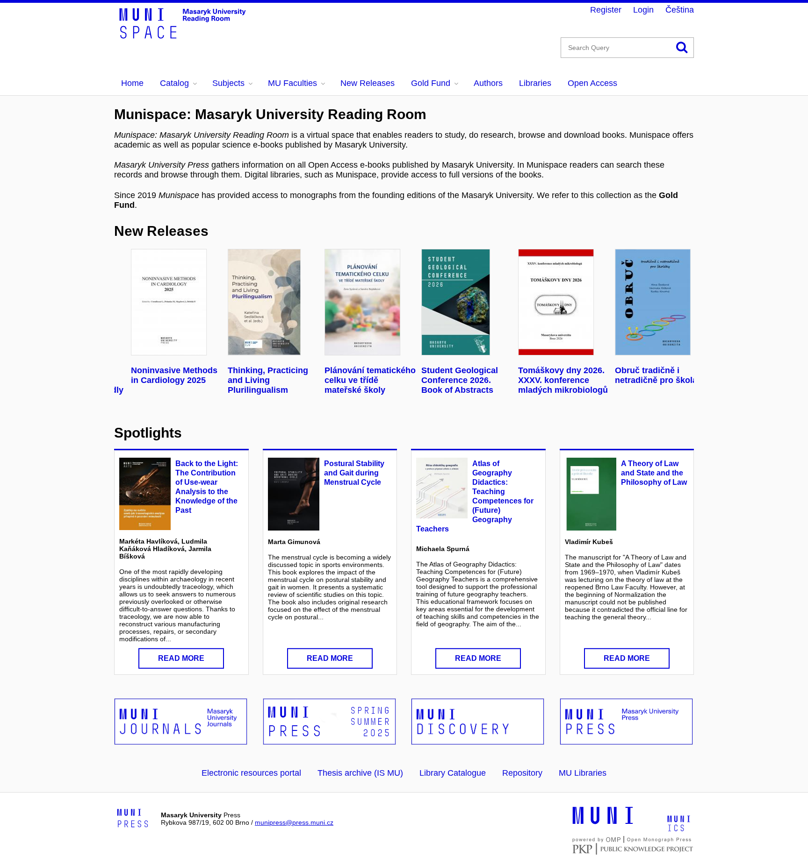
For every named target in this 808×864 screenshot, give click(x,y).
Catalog (174, 83)
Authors (488, 83)
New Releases (367, 83)
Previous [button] (129, 303)
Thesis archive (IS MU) (360, 773)
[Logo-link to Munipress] (133, 818)
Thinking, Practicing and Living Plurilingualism (253, 380)
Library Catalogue (452, 773)
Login (643, 9)
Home (132, 83)
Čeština (679, 9)
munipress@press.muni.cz (294, 822)
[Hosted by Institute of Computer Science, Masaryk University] (679, 823)
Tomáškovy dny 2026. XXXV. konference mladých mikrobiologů (548, 380)
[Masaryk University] (602, 823)
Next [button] (674, 303)
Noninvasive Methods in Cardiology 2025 (159, 375)
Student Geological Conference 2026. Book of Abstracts (445, 380)
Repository (522, 773)
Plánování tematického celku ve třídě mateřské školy (355, 380)
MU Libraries (582, 773)
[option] (162, 317)
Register (605, 9)
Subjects (228, 83)
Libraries (535, 83)
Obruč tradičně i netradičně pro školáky (646, 375)
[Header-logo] (189, 35)
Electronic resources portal (251, 773)
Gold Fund (430, 83)
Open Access (592, 83)
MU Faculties (292, 83)
